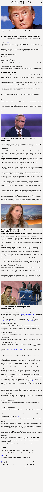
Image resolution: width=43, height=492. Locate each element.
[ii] (32, 320)
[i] (34, 314)
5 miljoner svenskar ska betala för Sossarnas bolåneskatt (19, 140)
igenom (18, 74)
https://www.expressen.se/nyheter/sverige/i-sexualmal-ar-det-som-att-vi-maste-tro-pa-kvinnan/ (16, 458)
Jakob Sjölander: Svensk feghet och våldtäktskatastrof (15, 307)
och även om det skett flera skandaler (28, 331)
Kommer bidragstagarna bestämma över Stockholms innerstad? (17, 230)
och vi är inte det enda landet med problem (27, 314)
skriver (8, 42)
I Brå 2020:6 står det (28, 410)
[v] (18, 416)
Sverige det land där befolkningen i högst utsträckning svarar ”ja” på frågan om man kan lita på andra (16, 320)
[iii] (11, 356)
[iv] (7, 383)
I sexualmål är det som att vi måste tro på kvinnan (14, 349)
